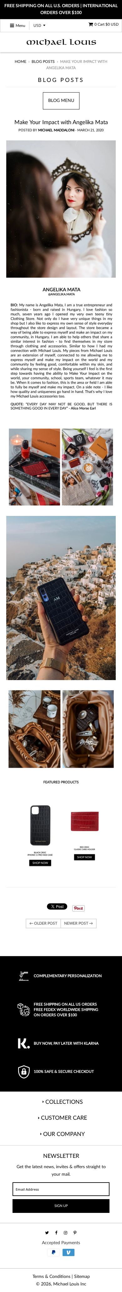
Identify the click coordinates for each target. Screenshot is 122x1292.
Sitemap (82, 1276)
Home (20, 61)
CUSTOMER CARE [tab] (64, 1118)
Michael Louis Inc (69, 1284)
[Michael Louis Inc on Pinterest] (75, 1232)
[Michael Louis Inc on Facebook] (56, 1232)
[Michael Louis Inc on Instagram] (66, 1232)
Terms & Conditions (51, 1276)
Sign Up (61, 1206)
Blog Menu (61, 100)
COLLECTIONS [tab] (64, 1102)
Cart (106, 24)
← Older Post (43, 923)
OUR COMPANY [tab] (64, 1134)
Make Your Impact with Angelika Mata (61, 122)
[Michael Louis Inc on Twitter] (47, 1232)
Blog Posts (43, 61)
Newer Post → (78, 923)
